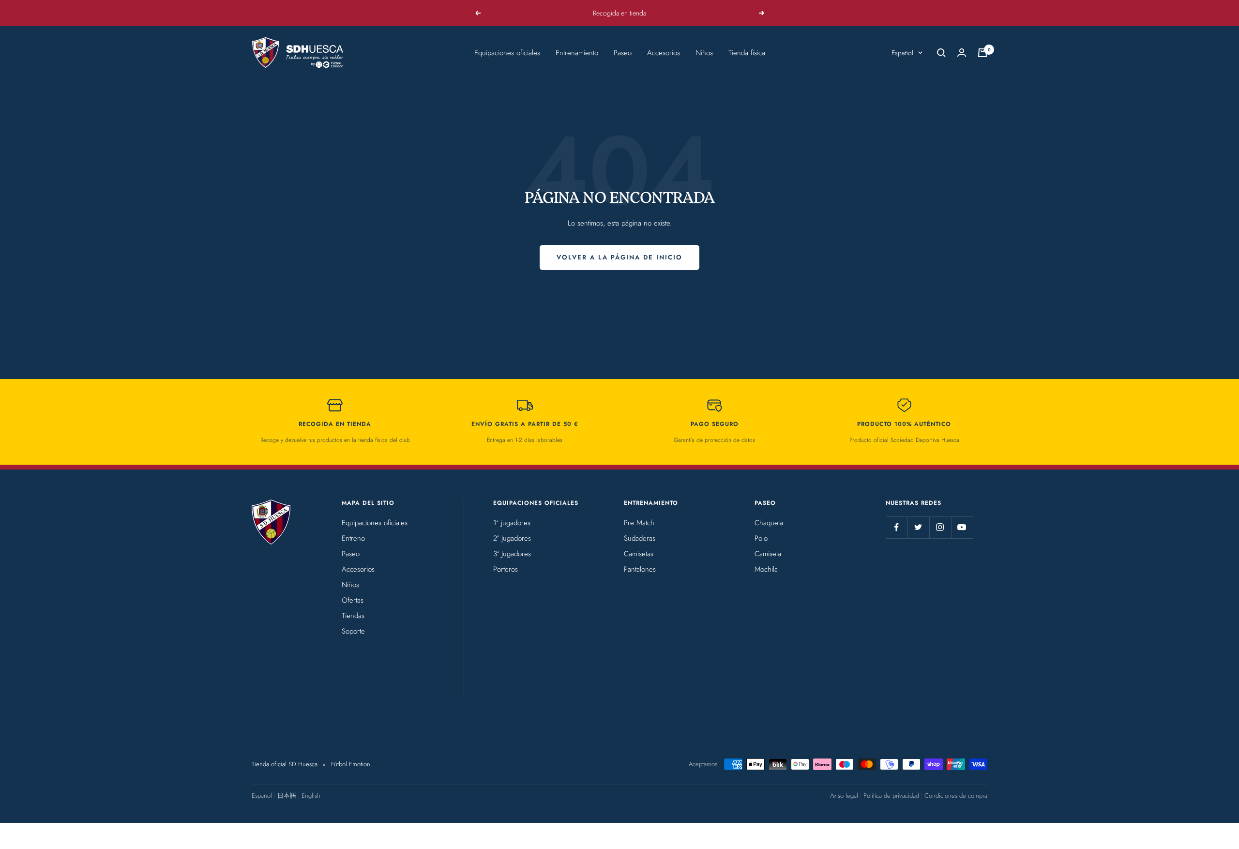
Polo (761, 538)
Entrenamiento (577, 52)
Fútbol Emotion (350, 764)
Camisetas (638, 553)
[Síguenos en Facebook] (896, 527)
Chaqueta (769, 522)
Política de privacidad (891, 795)
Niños (704, 52)
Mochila (766, 569)
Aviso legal (844, 795)
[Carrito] (982, 52)
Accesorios (663, 52)
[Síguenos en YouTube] (962, 527)
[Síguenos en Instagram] (940, 527)
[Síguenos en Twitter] (918, 527)
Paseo (623, 52)
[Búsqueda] (941, 52)
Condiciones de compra (955, 795)
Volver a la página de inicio (619, 257)
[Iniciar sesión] (961, 52)
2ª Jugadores (512, 538)
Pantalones (640, 569)
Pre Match (639, 522)
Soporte (353, 631)
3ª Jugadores (512, 553)
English (311, 795)
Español (902, 53)
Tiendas (353, 615)
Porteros (505, 569)
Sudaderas (639, 538)
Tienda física (746, 52)
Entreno (353, 538)
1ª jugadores (511, 522)
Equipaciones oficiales (507, 52)
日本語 (286, 795)
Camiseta (768, 553)
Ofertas (352, 600)
